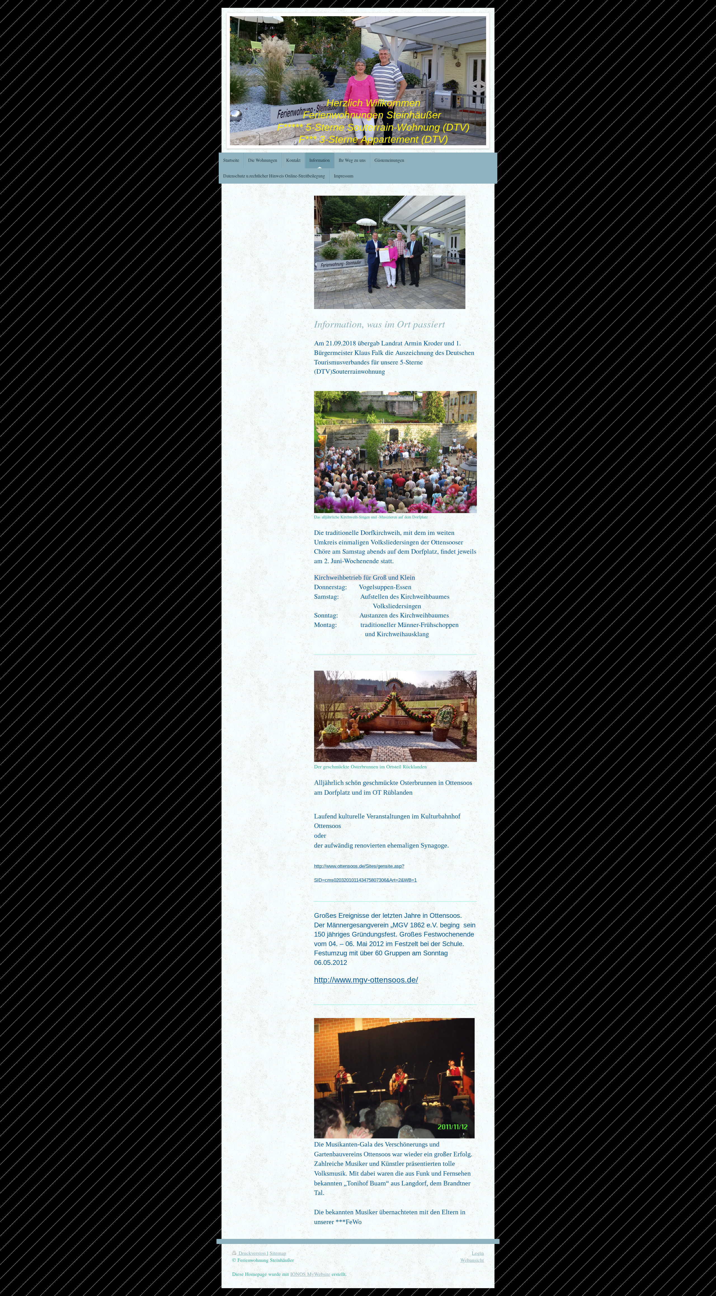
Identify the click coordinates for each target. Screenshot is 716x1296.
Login (478, 1253)
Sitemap (278, 1253)
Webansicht (472, 1260)
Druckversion (252, 1253)
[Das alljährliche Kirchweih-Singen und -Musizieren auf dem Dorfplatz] (395, 452)
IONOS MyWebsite (310, 1274)
